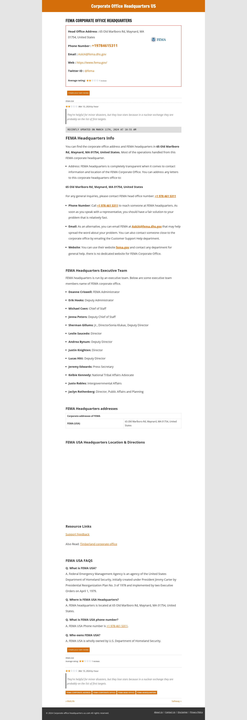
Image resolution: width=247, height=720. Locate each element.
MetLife (70, 701)
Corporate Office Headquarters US (123, 6)
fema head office (126, 692)
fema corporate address (79, 692)
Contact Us (170, 712)
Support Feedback (77, 534)
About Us (158, 712)
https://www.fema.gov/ (92, 62)
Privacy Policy (196, 712)
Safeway (176, 701)
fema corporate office (104, 692)
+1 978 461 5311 (165, 196)
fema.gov (122, 247)
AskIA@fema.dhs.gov (92, 54)
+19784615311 (105, 45)
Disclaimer (183, 712)
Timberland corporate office (98, 544)
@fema (89, 71)
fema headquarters (146, 692)
